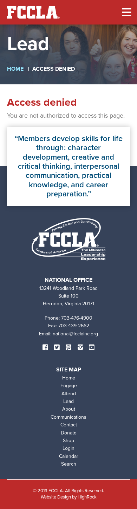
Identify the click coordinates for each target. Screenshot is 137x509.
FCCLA (33, 12)
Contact (68, 424)
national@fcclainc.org (75, 333)
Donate (69, 433)
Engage (68, 385)
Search (68, 464)
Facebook (45, 347)
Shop (68, 440)
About (68, 409)
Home (15, 69)
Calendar (68, 456)
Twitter (57, 347)
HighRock (87, 497)
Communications (68, 417)
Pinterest (68, 347)
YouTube (92, 347)
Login (68, 448)
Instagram (80, 347)
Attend (68, 393)
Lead (68, 401)
